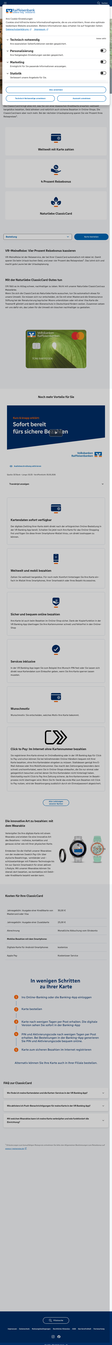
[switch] (103, 50)
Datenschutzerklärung (17, 29)
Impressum (40, 29)
